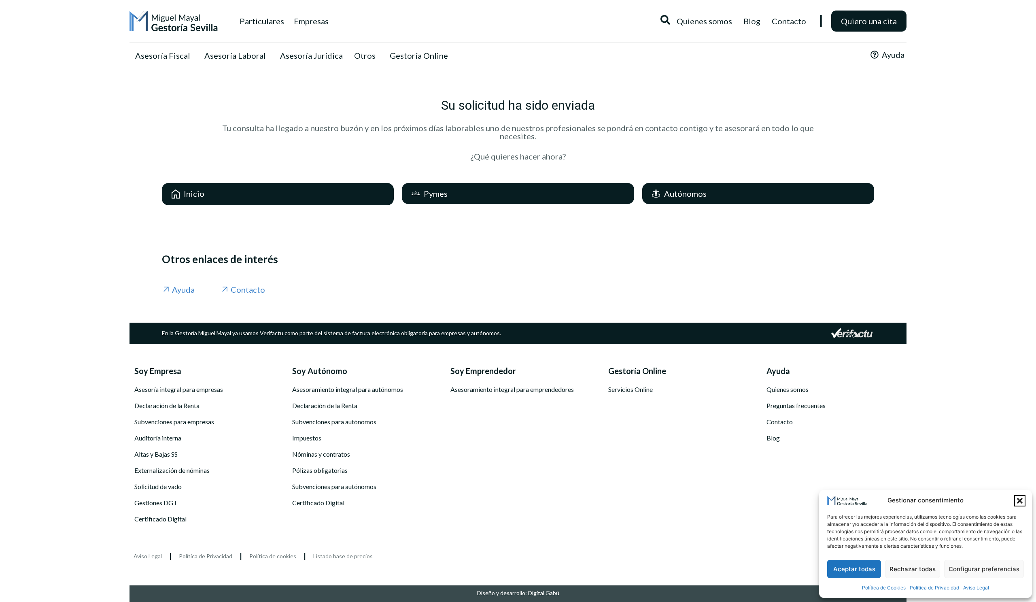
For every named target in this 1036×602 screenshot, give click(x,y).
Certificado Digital (160, 519)
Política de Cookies (884, 588)
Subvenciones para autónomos (334, 422)
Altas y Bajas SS (156, 454)
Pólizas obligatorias (320, 470)
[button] (1020, 501)
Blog (773, 438)
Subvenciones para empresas (174, 422)
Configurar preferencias (984, 569)
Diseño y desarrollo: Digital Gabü (518, 592)
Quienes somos (787, 389)
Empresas (311, 21)
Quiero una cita (869, 21)
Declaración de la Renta (167, 405)
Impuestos (306, 438)
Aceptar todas (854, 569)
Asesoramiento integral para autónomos (347, 389)
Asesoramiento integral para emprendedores (512, 389)
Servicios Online (630, 389)
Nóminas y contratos (321, 454)
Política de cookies (272, 556)
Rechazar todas (913, 569)
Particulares (262, 21)
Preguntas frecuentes (796, 405)
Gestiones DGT (156, 503)
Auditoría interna (157, 438)
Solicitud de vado (158, 486)
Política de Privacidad (934, 588)
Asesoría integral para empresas (178, 389)
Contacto (779, 422)
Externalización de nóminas (172, 470)
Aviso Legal (976, 588)
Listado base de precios (343, 556)
